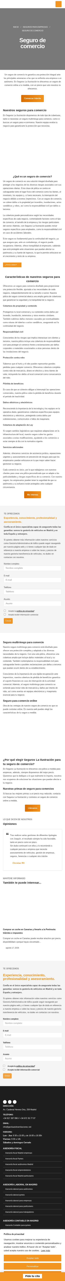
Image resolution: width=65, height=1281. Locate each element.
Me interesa (32, 495)
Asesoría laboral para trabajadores (19, 1212)
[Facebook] (5, 1102)
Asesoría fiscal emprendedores (18, 1170)
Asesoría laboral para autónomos (19, 1189)
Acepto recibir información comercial (23, 615)
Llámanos (32, 808)
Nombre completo (11, 564)
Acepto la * (21, 611)
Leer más (45, 1250)
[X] (10, 1102)
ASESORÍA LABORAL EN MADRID (20, 1184)
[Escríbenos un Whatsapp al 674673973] (56, 1276)
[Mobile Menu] (58, 4)
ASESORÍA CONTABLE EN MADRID (21, 1220)
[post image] (32, 905)
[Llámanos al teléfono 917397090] (8, 1276)
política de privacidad (25, 611)
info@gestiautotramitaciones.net (17, 1127)
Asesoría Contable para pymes (18, 1225)
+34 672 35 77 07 (27, 1118)
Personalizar (33, 1266)
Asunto (7, 599)
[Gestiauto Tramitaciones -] (12, 4)
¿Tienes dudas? (11, 265)
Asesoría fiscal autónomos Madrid (19, 1164)
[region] (32, 1255)
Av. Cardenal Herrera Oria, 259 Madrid (19, 1109)
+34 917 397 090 (10, 1118)
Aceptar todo (32, 1258)
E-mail (6, 575)
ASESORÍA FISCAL (12, 1148)
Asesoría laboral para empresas (18, 1201)
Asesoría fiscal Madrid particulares (19, 1176)
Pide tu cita (32, 1276)
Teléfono (7, 587)
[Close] (62, 1232)
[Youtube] (14, 1102)
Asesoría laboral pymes (15, 1195)
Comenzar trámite (32, 98)
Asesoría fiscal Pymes (14, 1159)
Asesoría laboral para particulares (19, 1206)
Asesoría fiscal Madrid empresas (18, 1153)
